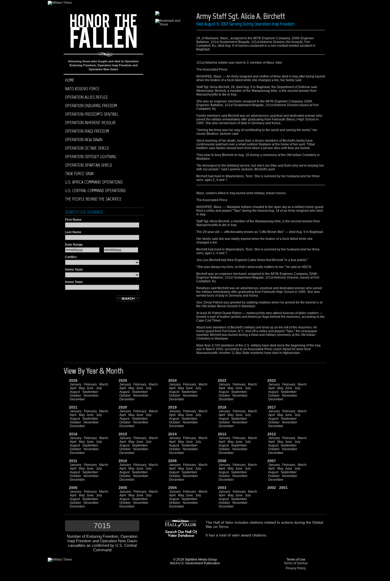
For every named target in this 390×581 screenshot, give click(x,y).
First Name (73, 220)
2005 (123, 487)
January (75, 384)
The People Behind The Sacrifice (93, 199)
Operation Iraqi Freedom (87, 131)
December (77, 399)
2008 (222, 461)
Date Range (74, 244)
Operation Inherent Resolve (90, 122)
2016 (73, 434)
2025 (123, 380)
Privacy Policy (296, 568)
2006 (73, 487)
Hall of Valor (223, 522)
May (82, 388)
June (90, 388)
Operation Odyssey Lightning (90, 156)
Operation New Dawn (83, 139)
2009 (172, 461)
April (73, 388)
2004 (172, 487)
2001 (283, 487)
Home (69, 80)
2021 (73, 407)
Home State (74, 269)
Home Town (74, 282)
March (103, 384)
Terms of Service (296, 563)
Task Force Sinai (79, 173)
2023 (222, 380)
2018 (222, 407)
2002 (271, 487)
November (91, 395)
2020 (123, 407)
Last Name (73, 232)
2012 (271, 434)
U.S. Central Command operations (95, 190)
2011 (73, 461)
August (75, 392)
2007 (271, 461)
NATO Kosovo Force (82, 89)
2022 (271, 380)
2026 (73, 380)
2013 (222, 434)
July (99, 388)
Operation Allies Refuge (86, 97)
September (90, 392)
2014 (172, 434)
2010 (123, 461)
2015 (123, 434)
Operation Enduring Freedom (91, 106)
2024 (172, 380)
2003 (222, 487)
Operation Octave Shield (87, 148)
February (90, 384)
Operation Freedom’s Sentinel (92, 114)
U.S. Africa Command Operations (94, 182)
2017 (271, 407)
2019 (172, 407)
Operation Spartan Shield (88, 165)
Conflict (71, 257)
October (75, 395)
